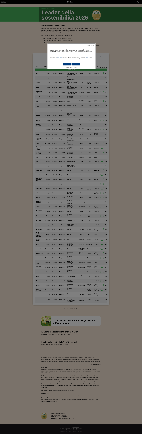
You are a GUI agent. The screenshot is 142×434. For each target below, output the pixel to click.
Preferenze (66, 64)
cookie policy (63, 52)
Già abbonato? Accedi (71, 67)
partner (87, 57)
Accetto (75, 64)
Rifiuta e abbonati (90, 45)
